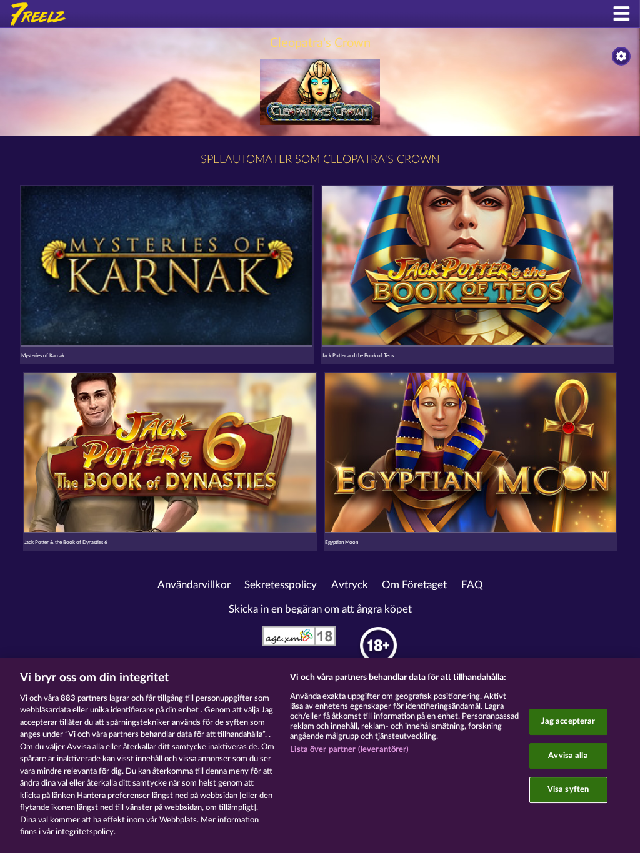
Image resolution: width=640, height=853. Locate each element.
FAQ (472, 585)
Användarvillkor (194, 585)
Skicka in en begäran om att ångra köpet (320, 609)
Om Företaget (414, 585)
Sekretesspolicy (280, 585)
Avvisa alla (568, 756)
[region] (320, 755)
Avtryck (349, 585)
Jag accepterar (568, 721)
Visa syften (568, 790)
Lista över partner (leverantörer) (349, 750)
